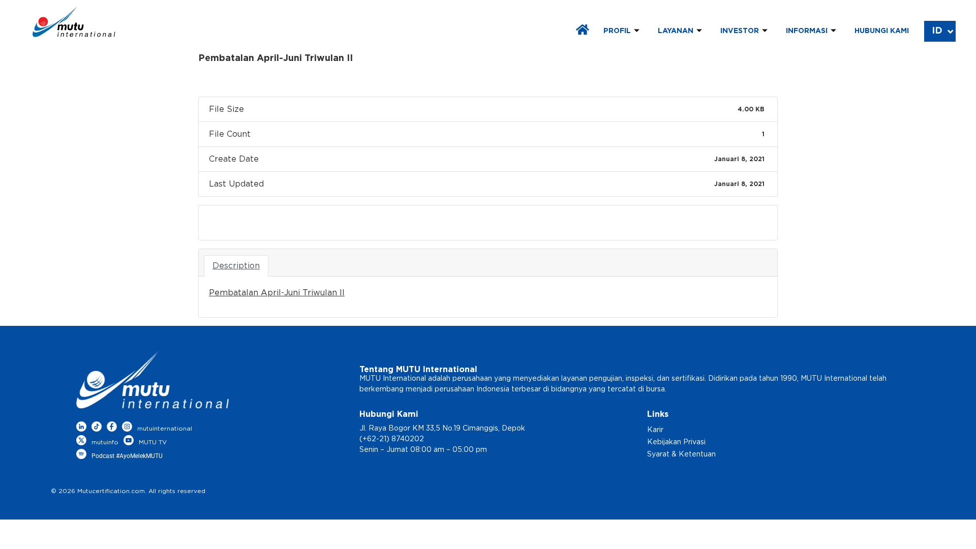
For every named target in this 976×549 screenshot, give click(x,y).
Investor (739, 31)
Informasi (807, 31)
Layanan (675, 31)
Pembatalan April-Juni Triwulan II (277, 293)
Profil (617, 31)
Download (232, 223)
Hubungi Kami (882, 31)
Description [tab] (236, 266)
